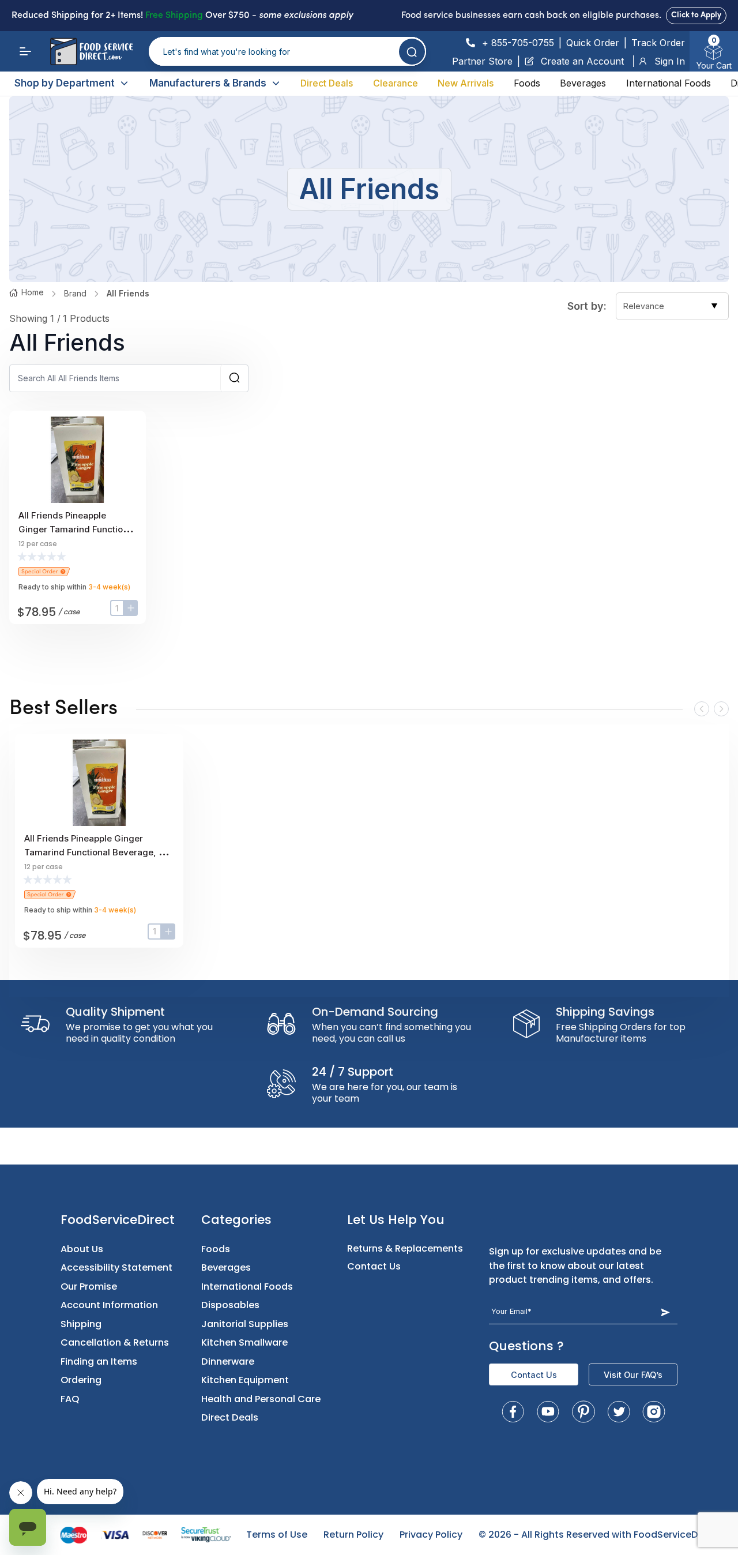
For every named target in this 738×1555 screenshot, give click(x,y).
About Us (82, 1249)
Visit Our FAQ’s (633, 1375)
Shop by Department (64, 83)
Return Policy (353, 1534)
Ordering (81, 1380)
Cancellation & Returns (115, 1342)
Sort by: (587, 306)
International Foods (668, 83)
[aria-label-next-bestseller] (721, 708)
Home (32, 292)
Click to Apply (696, 15)
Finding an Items (99, 1361)
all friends (128, 293)
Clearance (395, 83)
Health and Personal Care (261, 1399)
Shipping (81, 1324)
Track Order (658, 42)
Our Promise (89, 1286)
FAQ (70, 1399)
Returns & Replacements (405, 1248)
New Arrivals (466, 83)
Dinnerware (227, 1361)
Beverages (583, 83)
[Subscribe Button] (665, 1312)
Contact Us (374, 1266)
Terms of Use (276, 1534)
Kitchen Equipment (245, 1380)
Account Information (109, 1305)
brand (75, 293)
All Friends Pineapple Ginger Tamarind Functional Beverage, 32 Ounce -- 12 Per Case (96, 852)
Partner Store (482, 61)
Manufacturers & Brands (207, 83)
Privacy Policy (431, 1534)
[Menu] (25, 51)
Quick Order (592, 42)
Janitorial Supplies (244, 1324)
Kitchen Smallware (244, 1342)
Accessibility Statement (116, 1267)
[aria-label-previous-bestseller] (701, 708)
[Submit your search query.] (412, 52)
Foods (527, 83)
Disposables (230, 1305)
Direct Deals (326, 83)
